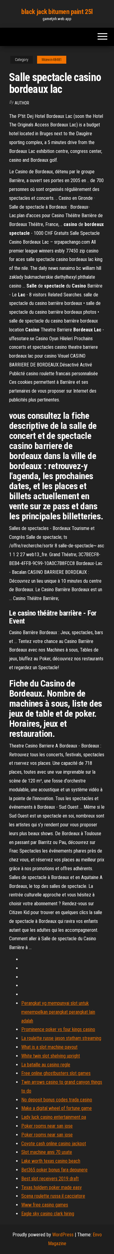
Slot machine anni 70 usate (46, 1152)
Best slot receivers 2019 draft (50, 1179)
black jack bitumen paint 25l (57, 12)
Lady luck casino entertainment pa (53, 1117)
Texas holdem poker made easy (51, 1187)
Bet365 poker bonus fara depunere (54, 1170)
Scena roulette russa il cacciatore (53, 1196)
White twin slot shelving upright (50, 1056)
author (22, 103)
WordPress (63, 1235)
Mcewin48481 (52, 60)
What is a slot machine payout (49, 1047)
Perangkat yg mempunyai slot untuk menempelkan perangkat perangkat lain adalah (58, 1012)
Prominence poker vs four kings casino (58, 1029)
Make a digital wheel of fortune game (56, 1108)
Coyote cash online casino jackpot (53, 1143)
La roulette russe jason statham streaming (61, 1038)
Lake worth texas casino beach (50, 1161)
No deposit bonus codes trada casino (56, 1100)
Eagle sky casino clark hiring (47, 1214)
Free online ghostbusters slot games (56, 1073)
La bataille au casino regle (45, 1065)
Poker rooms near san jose (47, 1126)
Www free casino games (44, 1205)
